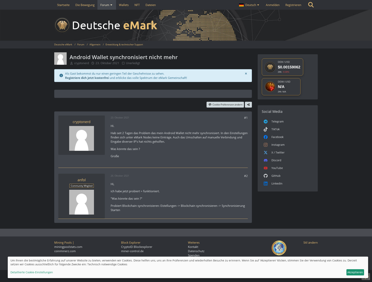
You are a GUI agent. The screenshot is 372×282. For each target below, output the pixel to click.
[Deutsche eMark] (186, 25)
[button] (249, 5)
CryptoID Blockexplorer (136, 247)
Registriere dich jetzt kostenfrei (87, 78)
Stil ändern (310, 242)
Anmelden (273, 5)
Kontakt (193, 247)
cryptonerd (81, 63)
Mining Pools (63, 242)
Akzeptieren (355, 272)
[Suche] (311, 5)
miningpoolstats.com (68, 247)
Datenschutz (196, 251)
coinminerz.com (65, 251)
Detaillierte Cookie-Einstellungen (31, 272)
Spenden (194, 255)
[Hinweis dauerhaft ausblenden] (246, 73)
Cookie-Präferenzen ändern (227, 104)
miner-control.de (132, 251)
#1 (246, 118)
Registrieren (293, 5)
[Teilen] (248, 105)
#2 (246, 176)
